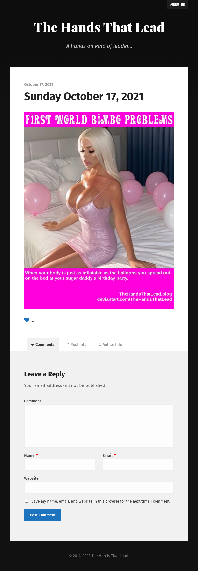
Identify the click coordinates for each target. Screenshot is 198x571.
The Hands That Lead (99, 27)
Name (31, 455)
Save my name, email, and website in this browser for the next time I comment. (100, 501)
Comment (32, 401)
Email (109, 455)
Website (31, 478)
